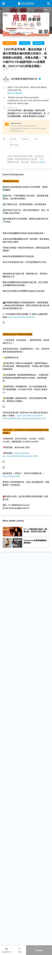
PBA (36, 139)
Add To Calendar (14, 93)
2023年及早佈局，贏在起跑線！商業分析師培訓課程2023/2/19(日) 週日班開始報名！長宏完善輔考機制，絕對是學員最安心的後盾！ (26, 113)
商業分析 (25, 139)
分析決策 (13, 139)
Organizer (6, 951)
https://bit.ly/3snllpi (11, 476)
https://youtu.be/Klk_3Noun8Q (21, 317)
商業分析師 (14, 145)
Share (45, 9)
